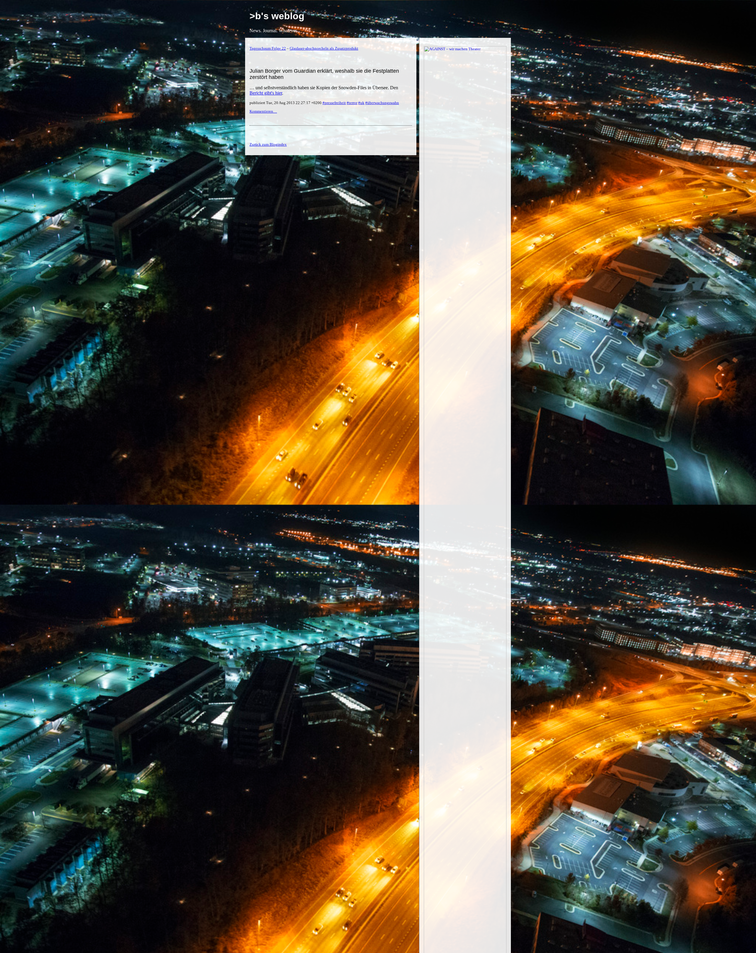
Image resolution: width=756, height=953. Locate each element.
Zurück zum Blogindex (268, 144)
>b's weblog (277, 16)
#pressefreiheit (334, 103)
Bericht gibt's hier (266, 92)
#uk (361, 103)
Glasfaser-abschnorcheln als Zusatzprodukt (324, 48)
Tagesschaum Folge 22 (268, 48)
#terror (352, 103)
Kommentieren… (263, 111)
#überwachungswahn (382, 103)
